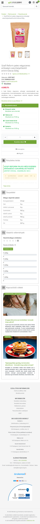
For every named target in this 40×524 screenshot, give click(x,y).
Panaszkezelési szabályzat (20, 410)
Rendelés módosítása (20, 401)
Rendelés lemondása (20, 403)
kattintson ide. (31, 520)
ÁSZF (20, 413)
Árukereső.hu (20, 477)
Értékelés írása (8, 249)
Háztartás (7, 337)
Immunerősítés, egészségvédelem (15, 294)
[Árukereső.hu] (20, 474)
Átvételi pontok (20, 393)
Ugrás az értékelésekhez (20, 74)
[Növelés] (35, 137)
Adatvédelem (20, 408)
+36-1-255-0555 (22, 460)
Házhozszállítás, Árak (20, 391)
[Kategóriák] (2, 2)
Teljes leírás (6, 186)
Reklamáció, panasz (20, 406)
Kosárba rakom (19, 142)
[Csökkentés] (5, 137)
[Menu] (30, 2)
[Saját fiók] (33, 2)
